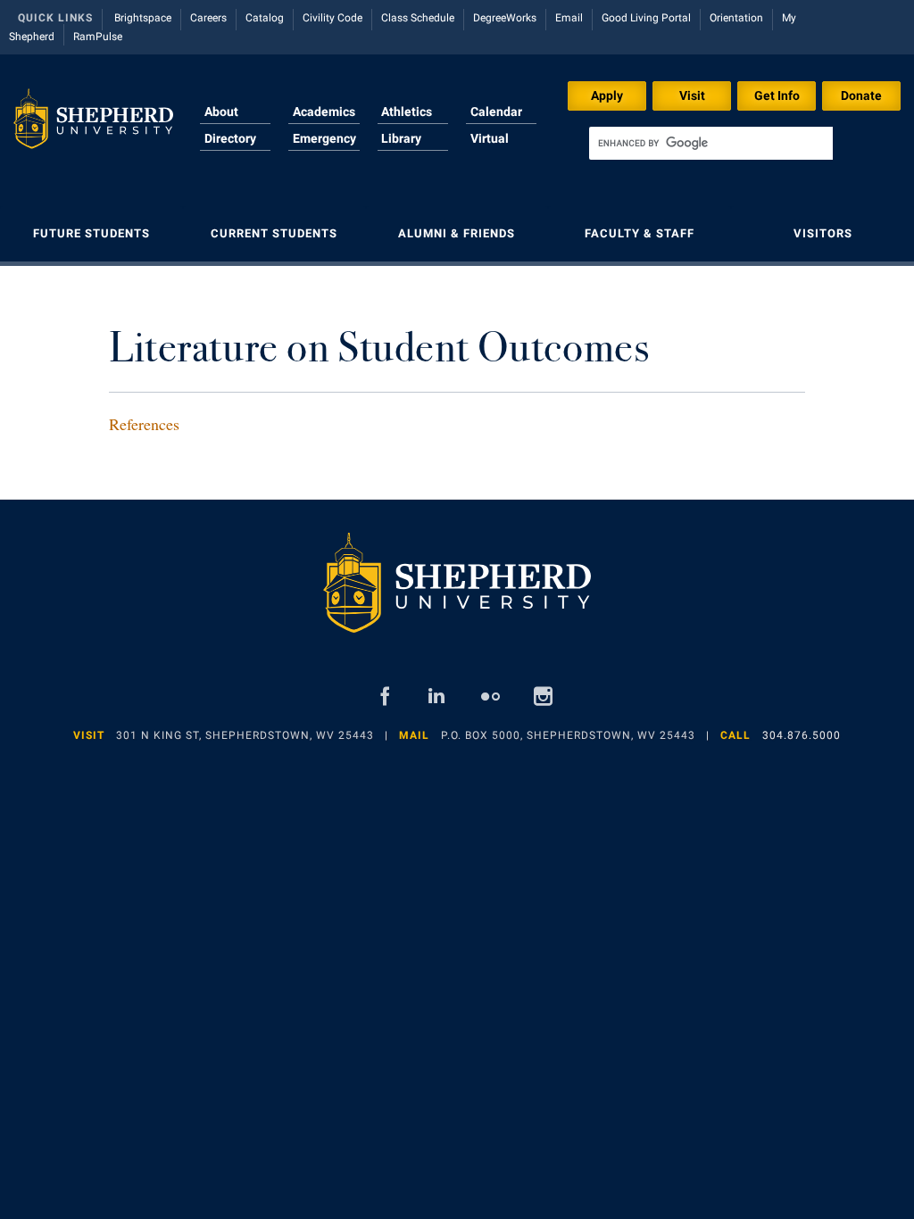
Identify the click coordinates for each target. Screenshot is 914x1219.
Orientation (736, 18)
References (144, 424)
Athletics (406, 111)
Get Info (777, 95)
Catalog (264, 18)
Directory (230, 138)
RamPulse (97, 36)
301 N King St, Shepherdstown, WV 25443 (245, 735)
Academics (324, 111)
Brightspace (142, 18)
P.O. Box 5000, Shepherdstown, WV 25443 (568, 735)
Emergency (324, 138)
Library (401, 138)
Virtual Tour (489, 149)
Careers (208, 18)
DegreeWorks (504, 18)
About (221, 111)
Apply (607, 95)
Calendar (496, 111)
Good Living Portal (646, 18)
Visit (692, 95)
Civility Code (332, 18)
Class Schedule (417, 18)
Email (569, 18)
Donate (861, 95)
